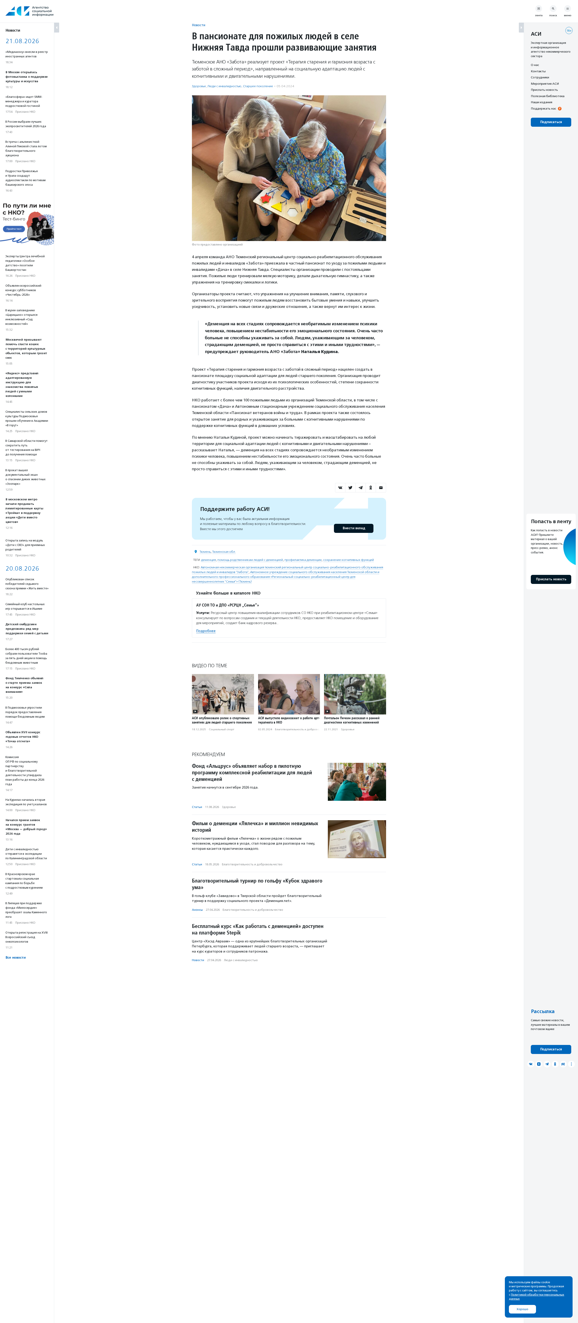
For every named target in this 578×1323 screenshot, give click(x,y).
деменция (208, 560)
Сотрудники (540, 77)
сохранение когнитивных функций (348, 560)
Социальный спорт (221, 729)
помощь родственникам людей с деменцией (250, 560)
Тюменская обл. (224, 552)
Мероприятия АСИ (545, 83)
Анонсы (197, 909)
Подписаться (551, 122)
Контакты (538, 71)
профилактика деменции (303, 560)
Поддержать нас (543, 108)
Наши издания (541, 102)
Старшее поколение (258, 86)
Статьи (197, 807)
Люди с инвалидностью (224, 86)
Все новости (15, 957)
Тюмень (205, 552)
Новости (198, 25)
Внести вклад (354, 528)
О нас (535, 65)
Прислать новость (544, 89)
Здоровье (199, 86)
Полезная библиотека (547, 96)
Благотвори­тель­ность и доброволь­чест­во (303, 729)
